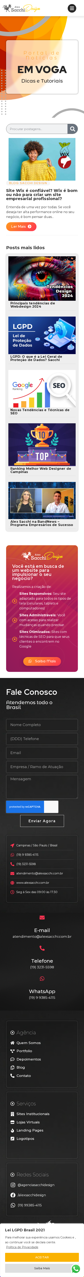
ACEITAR (42, 1257)
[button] (42, 661)
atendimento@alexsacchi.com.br (42, 936)
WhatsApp (42, 991)
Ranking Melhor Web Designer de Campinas (40, 470)
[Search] (72, 129)
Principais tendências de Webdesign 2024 (32, 304)
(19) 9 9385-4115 (42, 998)
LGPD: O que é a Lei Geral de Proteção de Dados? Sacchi (36, 358)
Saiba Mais (42, 1268)
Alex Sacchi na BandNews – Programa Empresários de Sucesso (41, 523)
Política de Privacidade (22, 1247)
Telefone (42, 961)
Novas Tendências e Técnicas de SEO (40, 411)
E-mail (42, 930)
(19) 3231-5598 (42, 967)
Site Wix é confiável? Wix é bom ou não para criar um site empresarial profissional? (41, 194)
